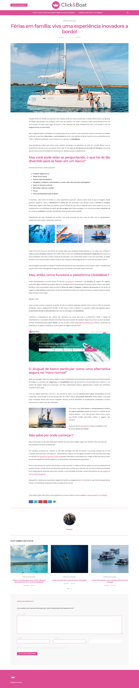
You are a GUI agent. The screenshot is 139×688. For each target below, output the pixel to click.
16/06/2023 (66, 583)
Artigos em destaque (69, 21)
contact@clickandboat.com (84, 322)
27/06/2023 (26, 585)
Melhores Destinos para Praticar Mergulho (69, 580)
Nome (19, 638)
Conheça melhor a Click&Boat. (96, 495)
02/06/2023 (106, 585)
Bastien (78, 37)
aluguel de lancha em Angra (49, 456)
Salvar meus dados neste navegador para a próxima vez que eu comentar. (42, 648)
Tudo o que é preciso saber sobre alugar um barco (53, 12)
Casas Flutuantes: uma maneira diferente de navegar (110, 581)
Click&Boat (69, 281)
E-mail (55, 638)
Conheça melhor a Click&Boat (90, 12)
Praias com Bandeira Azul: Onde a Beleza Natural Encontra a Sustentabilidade (29, 581)
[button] (68, 588)
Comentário (20, 614)
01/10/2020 (61, 37)
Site (91, 638)
